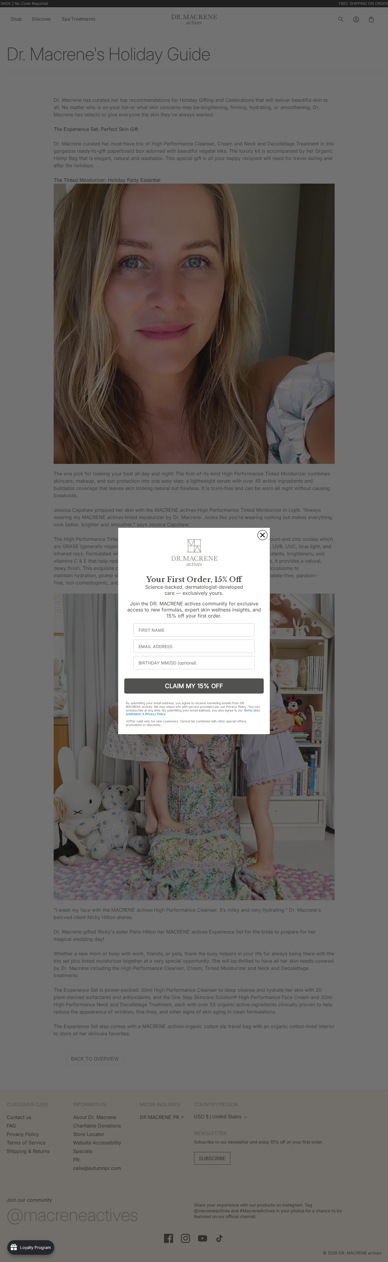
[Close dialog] (262, 535)
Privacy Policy (155, 714)
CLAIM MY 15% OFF (194, 686)
